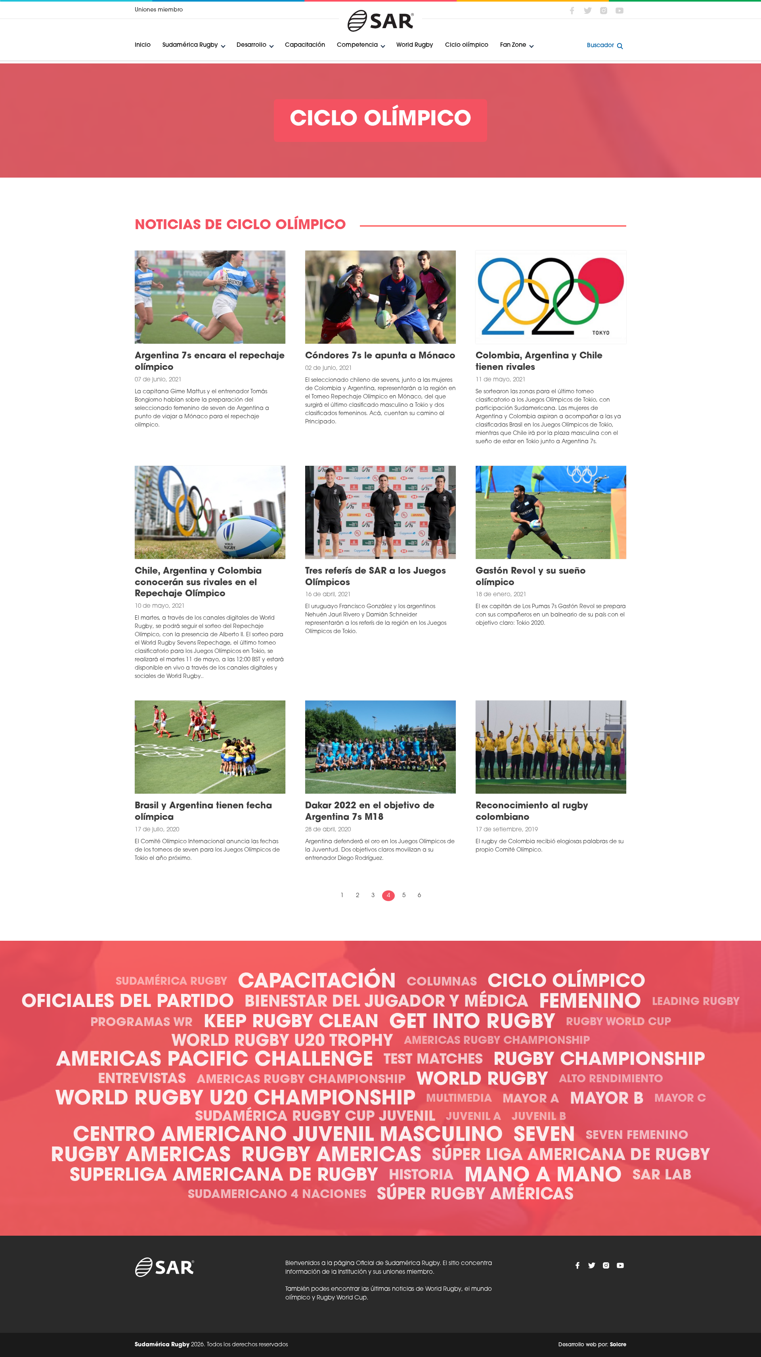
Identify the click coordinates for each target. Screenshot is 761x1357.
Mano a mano (543, 1176)
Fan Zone (513, 45)
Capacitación (305, 45)
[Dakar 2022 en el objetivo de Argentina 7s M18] (380, 747)
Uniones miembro (159, 10)
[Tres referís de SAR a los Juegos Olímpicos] (380, 512)
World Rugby (414, 45)
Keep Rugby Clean (291, 1023)
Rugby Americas (141, 1156)
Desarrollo (251, 45)
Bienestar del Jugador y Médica (386, 1003)
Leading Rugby (696, 1002)
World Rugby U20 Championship (235, 1099)
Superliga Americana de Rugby (224, 1176)
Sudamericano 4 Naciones (277, 1195)
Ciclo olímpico (466, 45)
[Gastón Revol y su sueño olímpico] (551, 512)
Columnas (442, 982)
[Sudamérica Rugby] (380, 21)
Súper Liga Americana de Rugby (571, 1156)
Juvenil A (473, 1117)
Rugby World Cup (618, 1022)
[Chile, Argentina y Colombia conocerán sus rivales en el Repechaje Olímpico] (210, 512)
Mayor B (607, 1100)
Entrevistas (142, 1080)
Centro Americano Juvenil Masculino (288, 1136)
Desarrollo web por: (592, 1344)
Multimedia (459, 1099)
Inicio (143, 45)
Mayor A (531, 1099)
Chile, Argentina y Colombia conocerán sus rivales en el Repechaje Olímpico (198, 583)
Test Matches (433, 1060)
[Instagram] (603, 10)
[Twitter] (588, 10)
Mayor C (680, 1099)
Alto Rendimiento (611, 1079)
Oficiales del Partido (127, 1002)
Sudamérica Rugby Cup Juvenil (315, 1117)
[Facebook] (572, 10)
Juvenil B (539, 1117)
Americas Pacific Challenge (214, 1061)
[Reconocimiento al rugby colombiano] (551, 747)
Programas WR (141, 1023)
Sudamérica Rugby (190, 45)
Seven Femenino (637, 1136)
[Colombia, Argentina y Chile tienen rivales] (551, 297)
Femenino (590, 1003)
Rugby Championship (599, 1060)
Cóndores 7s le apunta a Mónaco (380, 356)
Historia (421, 1176)
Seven (544, 1136)
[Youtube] (619, 10)
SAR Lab (662, 1176)
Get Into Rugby (472, 1023)
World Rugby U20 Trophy (282, 1042)
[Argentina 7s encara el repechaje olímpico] (210, 297)
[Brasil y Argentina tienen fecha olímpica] (210, 747)
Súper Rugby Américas (475, 1195)
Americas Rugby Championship (497, 1041)
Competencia (357, 45)
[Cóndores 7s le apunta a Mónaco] (380, 297)
